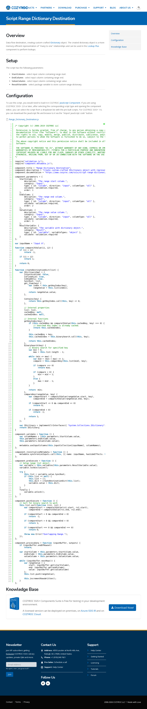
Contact (9, 702)
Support (98, 7)
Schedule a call (60, 662)
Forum (93, 675)
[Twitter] (43, 683)
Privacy (27, 702)
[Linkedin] (48, 683)
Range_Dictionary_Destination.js (24, 119)
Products (28, 7)
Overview (115, 33)
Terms (18, 702)
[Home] (17, 6)
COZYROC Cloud (32, 614)
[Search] (139, 7)
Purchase (81, 7)
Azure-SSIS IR (88, 610)
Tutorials (94, 669)
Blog (113, 7)
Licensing (95, 663)
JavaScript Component (70, 102)
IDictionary (55, 42)
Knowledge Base (119, 46)
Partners (47, 7)
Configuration (117, 40)
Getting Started (97, 656)
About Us (125, 7)
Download (64, 7)
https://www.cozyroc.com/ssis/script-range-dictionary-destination (82, 172)
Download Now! (124, 607)
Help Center (58, 667)
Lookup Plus (93, 46)
